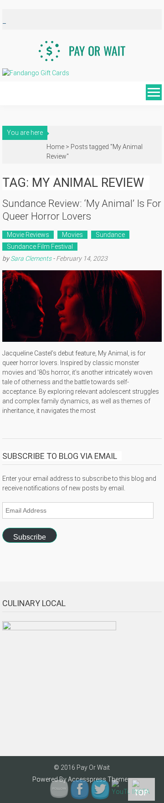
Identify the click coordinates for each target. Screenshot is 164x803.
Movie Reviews (28, 234)
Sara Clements (30, 258)
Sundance (110, 234)
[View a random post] (8, 93)
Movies (72, 234)
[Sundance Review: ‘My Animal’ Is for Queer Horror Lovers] (81, 306)
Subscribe (29, 537)
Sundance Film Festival (40, 246)
